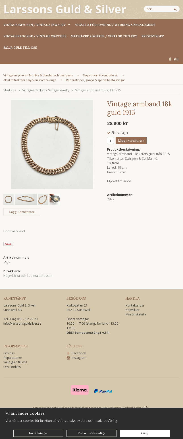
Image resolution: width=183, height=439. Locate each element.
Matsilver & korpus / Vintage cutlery (104, 36)
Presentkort (152, 36)
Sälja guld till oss (20, 48)
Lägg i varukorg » (131, 141)
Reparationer (12, 357)
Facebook (77, 353)
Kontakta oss (135, 305)
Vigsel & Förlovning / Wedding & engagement (115, 25)
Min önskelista (135, 314)
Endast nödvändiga (91, 433)
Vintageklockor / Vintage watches (34, 36)
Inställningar (38, 433)
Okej (144, 433)
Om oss (9, 353)
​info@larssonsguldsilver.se (22, 323)
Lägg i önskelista (22, 212)
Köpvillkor (132, 310)
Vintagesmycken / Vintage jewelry (34, 25)
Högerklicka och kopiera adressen (27, 275)
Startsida (9, 90)
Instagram (78, 357)
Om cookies (12, 367)
